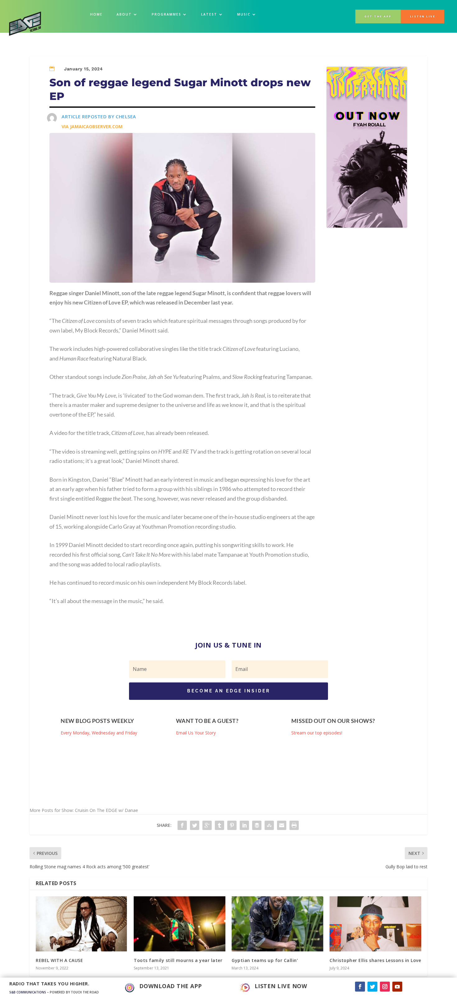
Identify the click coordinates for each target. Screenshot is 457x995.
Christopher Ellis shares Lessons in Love (375, 960)
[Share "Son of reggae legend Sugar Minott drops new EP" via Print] (294, 825)
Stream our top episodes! (316, 733)
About (124, 14)
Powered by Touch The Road (74, 992)
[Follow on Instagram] (385, 987)
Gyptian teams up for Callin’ (265, 960)
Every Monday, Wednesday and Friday (99, 733)
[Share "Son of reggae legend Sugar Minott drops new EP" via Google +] (207, 825)
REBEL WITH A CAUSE (59, 960)
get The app (378, 16)
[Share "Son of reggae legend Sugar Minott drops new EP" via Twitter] (194, 825)
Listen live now (281, 986)
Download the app (170, 986)
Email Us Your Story (196, 733)
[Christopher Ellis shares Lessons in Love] (375, 923)
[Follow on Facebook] (360, 987)
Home (96, 14)
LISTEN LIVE (423, 16)
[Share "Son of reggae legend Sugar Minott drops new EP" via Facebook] (182, 825)
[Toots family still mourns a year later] (179, 923)
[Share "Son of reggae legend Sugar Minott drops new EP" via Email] (281, 825)
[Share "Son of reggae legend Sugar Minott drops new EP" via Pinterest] (232, 825)
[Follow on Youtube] (397, 987)
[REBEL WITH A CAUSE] (81, 923)
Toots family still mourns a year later (178, 960)
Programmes (166, 14)
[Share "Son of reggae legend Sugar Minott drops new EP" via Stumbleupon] (269, 825)
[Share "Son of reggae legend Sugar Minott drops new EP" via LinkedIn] (244, 825)
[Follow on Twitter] (372, 987)
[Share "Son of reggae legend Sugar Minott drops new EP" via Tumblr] (219, 825)
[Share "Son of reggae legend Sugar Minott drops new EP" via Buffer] (257, 825)
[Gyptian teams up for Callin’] (277, 923)
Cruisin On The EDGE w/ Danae (106, 810)
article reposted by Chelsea (99, 116)
